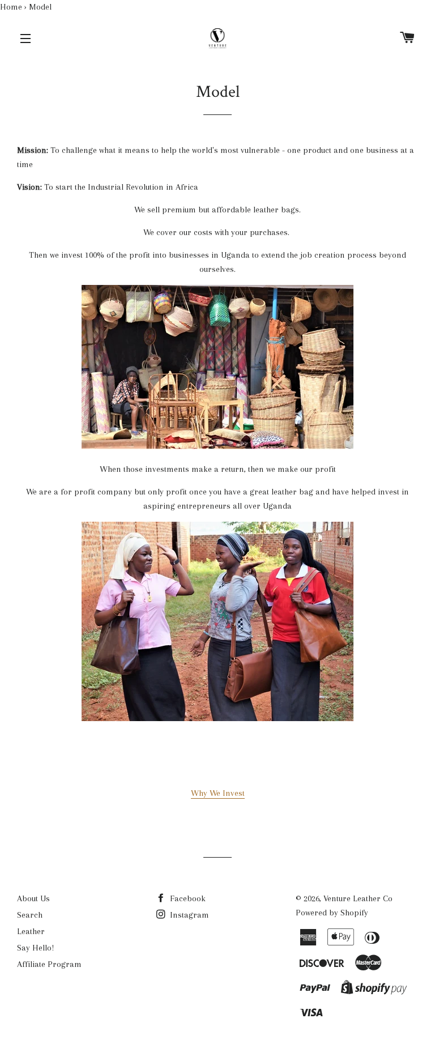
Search (29, 915)
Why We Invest (218, 793)
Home (11, 7)
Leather (31, 931)
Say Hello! (35, 948)
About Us (33, 898)
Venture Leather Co (358, 898)
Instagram (188, 915)
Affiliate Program (49, 964)
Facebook (187, 898)
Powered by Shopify (332, 912)
